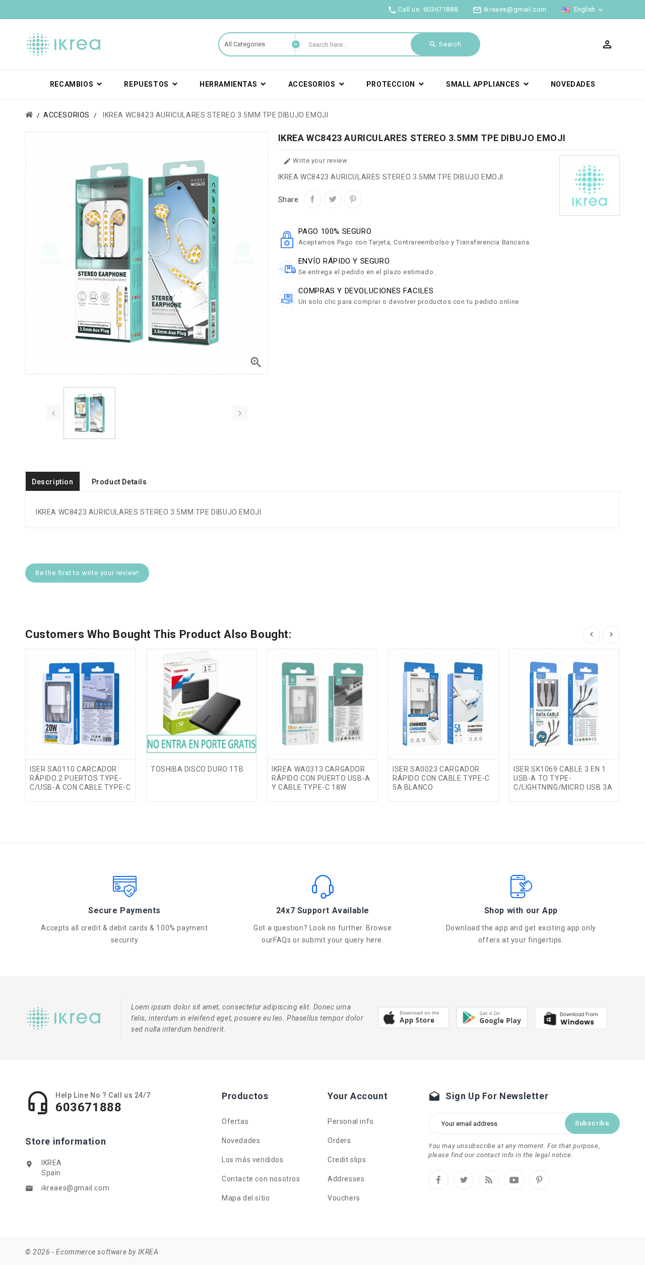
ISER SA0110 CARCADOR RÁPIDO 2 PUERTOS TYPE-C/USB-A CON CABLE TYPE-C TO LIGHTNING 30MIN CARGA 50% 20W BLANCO (80, 787)
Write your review (315, 161)
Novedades (241, 1140)
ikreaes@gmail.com (75, 1188)
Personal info (351, 1121)
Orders (339, 1140)
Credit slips (347, 1160)
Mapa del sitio (246, 1198)
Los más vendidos (253, 1160)
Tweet (333, 199)
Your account (358, 1096)
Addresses (346, 1179)
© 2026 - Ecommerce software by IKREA (92, 1252)
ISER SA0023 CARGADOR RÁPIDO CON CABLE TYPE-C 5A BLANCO (441, 778)
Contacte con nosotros (261, 1179)
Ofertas (235, 1121)
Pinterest (353, 199)
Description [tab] (53, 482)
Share (312, 199)
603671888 (440, 9)
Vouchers (344, 1198)
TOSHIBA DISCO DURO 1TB (197, 769)
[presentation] (53, 412)
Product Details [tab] (119, 482)
